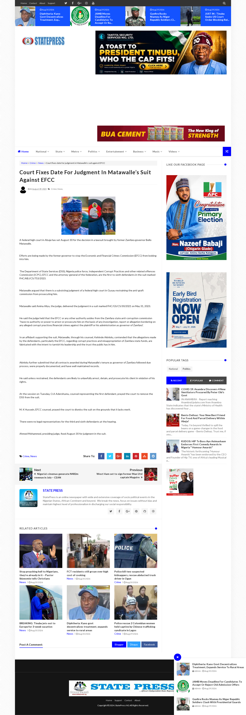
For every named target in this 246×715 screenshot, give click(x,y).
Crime (33, 163)
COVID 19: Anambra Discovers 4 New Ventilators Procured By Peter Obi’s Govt (203, 392)
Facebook (149, 644)
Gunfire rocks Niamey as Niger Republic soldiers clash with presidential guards (216, 701)
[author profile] (23, 193)
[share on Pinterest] (136, 456)
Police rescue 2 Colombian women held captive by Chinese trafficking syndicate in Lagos (134, 627)
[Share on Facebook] (101, 456)
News (41, 163)
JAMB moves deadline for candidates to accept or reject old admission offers (217, 683)
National (173, 368)
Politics (186, 368)
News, (60, 189)
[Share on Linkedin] (127, 456)
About (42, 3)
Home (24, 3)
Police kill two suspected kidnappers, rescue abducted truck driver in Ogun (135, 575)
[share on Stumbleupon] (144, 456)
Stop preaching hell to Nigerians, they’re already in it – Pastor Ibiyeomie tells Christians (38, 575)
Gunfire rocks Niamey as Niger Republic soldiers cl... (107, 16)
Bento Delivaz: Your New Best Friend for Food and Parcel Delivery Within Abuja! (203, 418)
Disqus (134, 644)
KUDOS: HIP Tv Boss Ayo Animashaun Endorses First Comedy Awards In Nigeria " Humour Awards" (203, 444)
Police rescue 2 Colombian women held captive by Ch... (217, 16)
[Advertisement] (161, 100)
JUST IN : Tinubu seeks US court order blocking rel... (162, 16)
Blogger (119, 644)
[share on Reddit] (153, 456)
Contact (33, 3)
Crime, (54, 189)
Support (51, 3)
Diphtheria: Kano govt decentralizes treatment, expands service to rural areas (218, 666)
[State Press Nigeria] (45, 39)
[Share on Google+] (118, 456)
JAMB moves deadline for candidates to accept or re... (49, 18)
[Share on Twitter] (110, 456)
